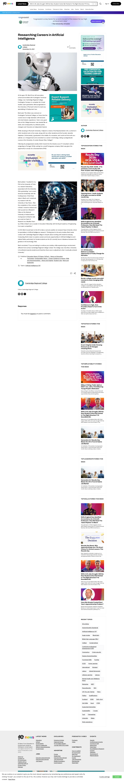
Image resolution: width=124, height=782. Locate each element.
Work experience (87, 722)
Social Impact (40, 749)
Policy (99, 692)
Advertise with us (23, 763)
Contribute (48, 9)
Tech (83, 714)
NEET (92, 684)
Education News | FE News (35, 256)
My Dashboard (76, 756)
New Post (75, 754)
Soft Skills (85, 703)
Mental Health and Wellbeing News (91, 679)
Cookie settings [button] (104, 777)
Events (77, 9)
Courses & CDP (94, 743)
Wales (92, 718)
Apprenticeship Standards (90, 628)
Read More (11, 779)
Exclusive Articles (59, 740)
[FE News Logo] (8, 4)
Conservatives (93, 643)
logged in (33, 314)
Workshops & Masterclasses (94, 754)
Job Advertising (58, 759)
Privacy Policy (22, 765)
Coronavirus (85, 652)
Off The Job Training (88, 692)
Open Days (93, 747)
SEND (92, 699)
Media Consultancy (59, 761)
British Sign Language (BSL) (90, 639)
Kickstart (95, 667)
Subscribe (116, 4)
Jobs (72, 9)
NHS (95, 688)
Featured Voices (58, 742)
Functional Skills (87, 660)
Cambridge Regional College (36, 283)
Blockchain (96, 635)
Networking (93, 745)
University (85, 718)
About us (20, 757)
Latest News (33, 9)
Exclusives (41, 9)
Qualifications (93, 695)
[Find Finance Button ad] (92, 43)
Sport (92, 703)
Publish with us (22, 762)
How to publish (76, 751)
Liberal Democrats (94, 671)
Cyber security (96, 652)
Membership (75, 761)
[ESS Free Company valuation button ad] (92, 76)
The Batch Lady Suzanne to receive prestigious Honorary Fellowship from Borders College (58, 4)
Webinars (92, 752)
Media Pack (57, 756)
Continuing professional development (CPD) (89, 647)
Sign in (107, 4)
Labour (84, 671)
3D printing (85, 624)
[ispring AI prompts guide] (92, 92)
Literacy (97, 675)
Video (73, 742)
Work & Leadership (41, 745)
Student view (58, 260)
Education (39, 740)
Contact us (21, 758)
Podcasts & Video (58, 9)
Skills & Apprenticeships (43, 747)
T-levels (95, 711)
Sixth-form (99, 699)
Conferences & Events (96, 742)
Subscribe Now (89, 9)
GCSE (84, 663)
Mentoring (85, 684)
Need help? (75, 763)
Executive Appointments (43, 758)
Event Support (58, 763)
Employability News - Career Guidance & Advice (50, 258)
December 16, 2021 (28, 49)
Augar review (86, 635)
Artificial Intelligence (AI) (32, 265)
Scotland (84, 699)
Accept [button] (117, 777)
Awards (92, 740)
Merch (82, 9)
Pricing (56, 754)
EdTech (38, 742)
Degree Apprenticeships (89, 656)
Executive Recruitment (42, 759)
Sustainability (86, 711)
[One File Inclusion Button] (32, 169)
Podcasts (75, 740)
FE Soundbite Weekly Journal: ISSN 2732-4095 (61, 744)
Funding (96, 660)
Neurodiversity (86, 688)
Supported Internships (89, 707)
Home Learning (92, 663)
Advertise (66, 9)
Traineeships (91, 714)
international (86, 667)
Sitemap (20, 767)
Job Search (39, 761)
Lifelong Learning (87, 675)
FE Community (22, 760)
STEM (98, 703)
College (84, 643)
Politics (84, 695)
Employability (40, 743)
